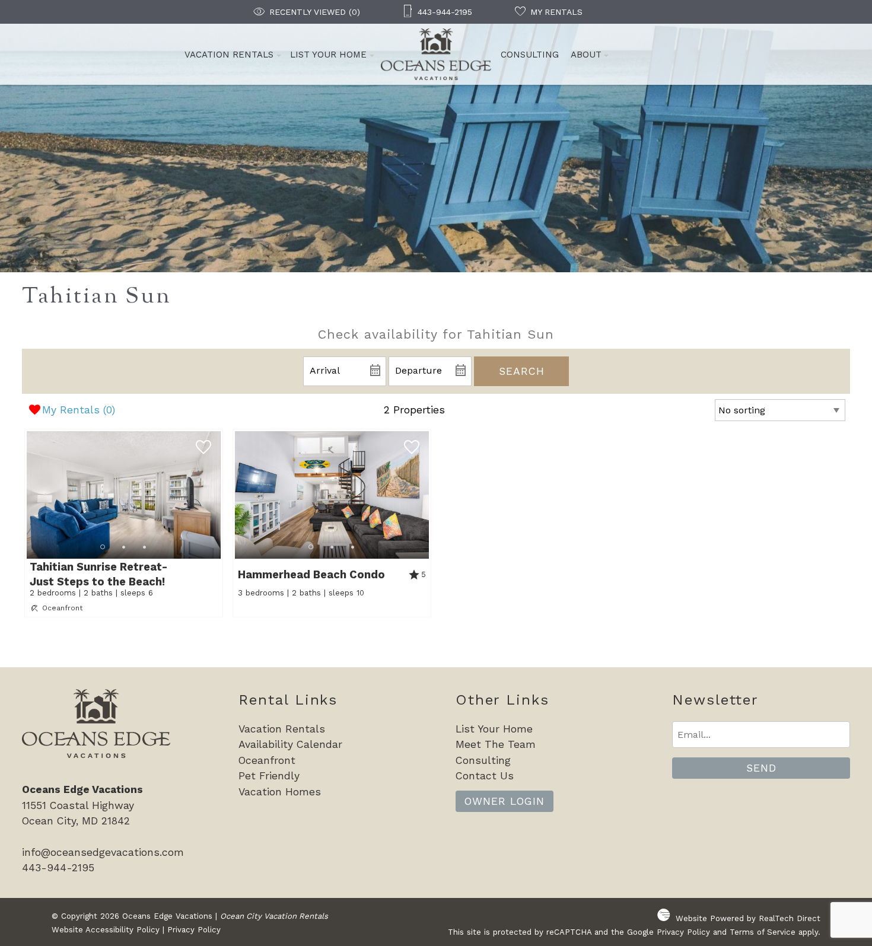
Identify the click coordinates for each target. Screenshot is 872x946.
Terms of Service (762, 932)
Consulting (530, 54)
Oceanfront (266, 760)
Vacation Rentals (228, 54)
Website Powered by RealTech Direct (748, 918)
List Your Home (328, 54)
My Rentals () (78, 410)
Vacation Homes (279, 792)
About (586, 54)
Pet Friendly (269, 776)
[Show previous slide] (30, 494)
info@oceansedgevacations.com (103, 852)
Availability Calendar (290, 744)
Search (522, 371)
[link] (124, 523)
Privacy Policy (194, 929)
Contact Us (485, 776)
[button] (123, 547)
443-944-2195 (58, 868)
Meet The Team (496, 744)
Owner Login (504, 801)
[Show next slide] (216, 494)
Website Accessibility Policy (106, 929)
